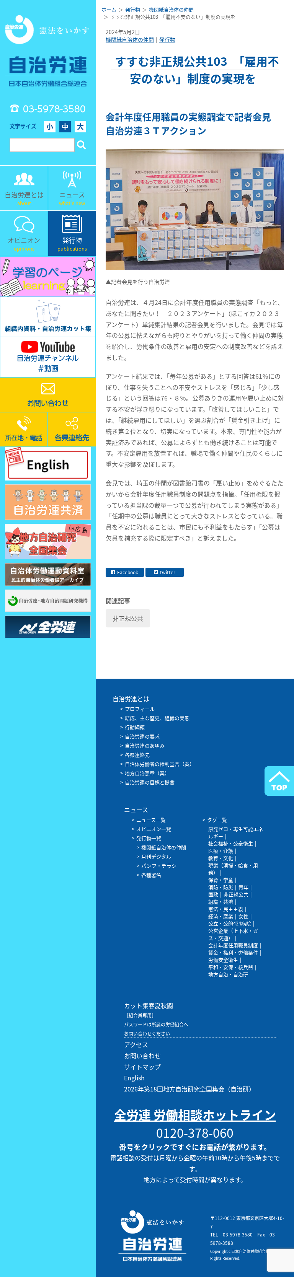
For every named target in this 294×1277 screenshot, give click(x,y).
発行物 (167, 39)
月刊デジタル (156, 856)
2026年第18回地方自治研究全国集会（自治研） (189, 1088)
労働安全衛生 (223, 959)
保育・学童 (220, 879)
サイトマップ (142, 1066)
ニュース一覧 (151, 819)
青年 (243, 887)
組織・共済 (220, 901)
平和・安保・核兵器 (230, 967)
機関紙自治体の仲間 (130, 39)
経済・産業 (220, 916)
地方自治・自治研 (228, 974)
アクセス (136, 1044)
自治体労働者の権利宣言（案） (159, 763)
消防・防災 (220, 887)
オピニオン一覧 (153, 828)
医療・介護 (220, 850)
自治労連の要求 (142, 736)
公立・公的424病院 (229, 923)
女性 (243, 916)
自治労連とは (131, 698)
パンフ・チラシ (158, 865)
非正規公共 (128, 618)
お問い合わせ (142, 1055)
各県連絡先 (137, 754)
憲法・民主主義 (225, 908)
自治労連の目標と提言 (150, 782)
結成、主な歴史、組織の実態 (157, 718)
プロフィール (140, 708)
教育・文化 (220, 858)
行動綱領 (135, 727)
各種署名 (151, 874)
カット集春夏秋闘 (148, 1005)
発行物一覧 (148, 838)
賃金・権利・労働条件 (233, 952)
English (134, 1077)
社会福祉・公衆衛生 (230, 843)
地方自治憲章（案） (147, 773)
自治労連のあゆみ (145, 745)
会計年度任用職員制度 (233, 945)
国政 (213, 894)
